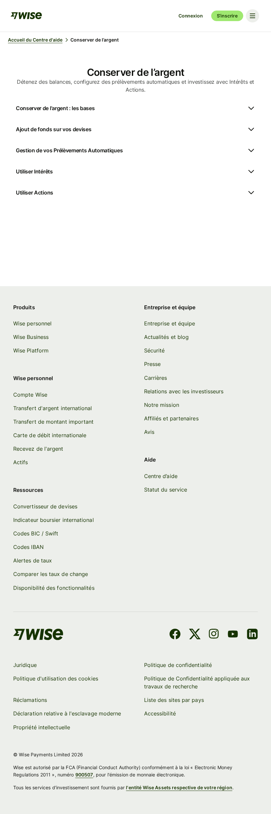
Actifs (20, 462)
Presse (152, 364)
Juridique (25, 665)
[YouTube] (232, 635)
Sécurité (154, 350)
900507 (84, 774)
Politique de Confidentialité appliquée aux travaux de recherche (197, 682)
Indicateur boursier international (53, 520)
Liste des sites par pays (174, 700)
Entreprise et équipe (169, 323)
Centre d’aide (160, 476)
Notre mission (161, 405)
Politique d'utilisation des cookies (55, 678)
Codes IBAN (28, 547)
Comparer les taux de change (50, 574)
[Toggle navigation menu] (252, 15)
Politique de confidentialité (178, 665)
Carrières (155, 378)
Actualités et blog (166, 337)
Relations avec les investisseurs (184, 391)
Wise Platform (31, 350)
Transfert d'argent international (52, 408)
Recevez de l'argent (38, 448)
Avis (149, 432)
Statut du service (165, 489)
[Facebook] (175, 635)
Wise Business (31, 337)
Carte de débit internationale (49, 435)
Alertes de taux (32, 560)
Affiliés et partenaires (171, 418)
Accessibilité (160, 713)
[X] (195, 635)
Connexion (190, 15)
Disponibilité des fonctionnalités (54, 588)
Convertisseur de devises (45, 506)
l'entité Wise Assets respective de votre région (179, 787)
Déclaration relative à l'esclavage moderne (67, 713)
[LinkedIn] (252, 635)
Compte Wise (30, 394)
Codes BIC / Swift (35, 533)
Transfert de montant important (53, 421)
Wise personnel (32, 323)
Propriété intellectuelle (41, 727)
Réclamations (30, 700)
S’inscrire (227, 15)
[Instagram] (214, 635)
